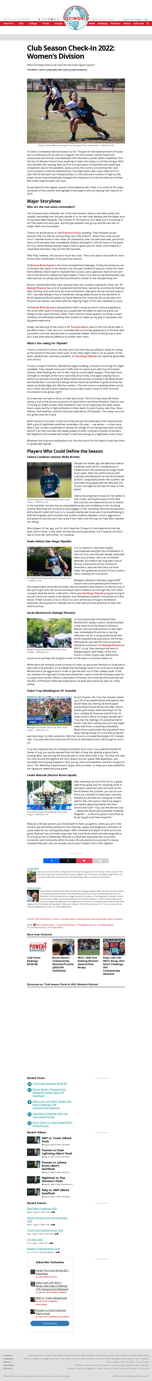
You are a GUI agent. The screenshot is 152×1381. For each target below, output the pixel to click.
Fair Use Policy (103, 1355)
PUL (127, 1362)
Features (27, 1359)
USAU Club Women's (44, 919)
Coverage (45, 1359)
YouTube (71, 1368)
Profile (107, 1359)
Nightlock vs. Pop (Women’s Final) (53, 1179)
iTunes (141, 1368)
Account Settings (118, 1365)
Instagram (90, 1368)
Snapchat (123, 1368)
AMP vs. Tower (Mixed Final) (56, 1139)
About (94, 19)
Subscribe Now (50, 1323)
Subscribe (145, 1365)
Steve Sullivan (69, 70)
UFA (122, 1362)
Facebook (81, 1368)
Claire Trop (59, 919)
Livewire (145, 1359)
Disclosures (57, 1355)
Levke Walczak (83, 919)
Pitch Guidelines (122, 1355)
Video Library (143, 1355)
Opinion (75, 1359)
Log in (146, 19)
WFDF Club (45, 1225)
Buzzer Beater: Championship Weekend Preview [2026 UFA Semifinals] (49, 1092)
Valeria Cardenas (115, 919)
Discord (102, 19)
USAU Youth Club (46, 1234)
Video (137, 1359)
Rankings (103, 23)
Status (133, 1355)
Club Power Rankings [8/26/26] (50, 1083)
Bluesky (107, 1368)
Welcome (79, 1365)
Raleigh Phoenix (36, 288)
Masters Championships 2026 (43, 1248)
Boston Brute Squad (42, 265)
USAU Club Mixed (63, 1145)
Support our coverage (132, 19)
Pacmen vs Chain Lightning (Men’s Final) (57, 1151)
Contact (48, 1355)
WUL (132, 1362)
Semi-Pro (8, 23)
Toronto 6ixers (79, 327)
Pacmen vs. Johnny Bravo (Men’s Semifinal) (54, 1166)
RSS (147, 1368)
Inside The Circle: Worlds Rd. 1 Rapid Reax (52, 1272)
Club (21, 23)
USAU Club (45, 1212)
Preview (99, 1359)
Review (130, 1359)
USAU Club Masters (46, 1252)
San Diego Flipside (86, 356)
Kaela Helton (70, 919)
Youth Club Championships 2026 (45, 1230)
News (92, 23)
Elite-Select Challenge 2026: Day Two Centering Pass (50, 1115)
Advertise (39, 1355)
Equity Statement (88, 1355)
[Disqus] (76, 1029)
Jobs (112, 1355)
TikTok (115, 1368)
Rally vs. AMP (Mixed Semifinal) (55, 1191)
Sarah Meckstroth (99, 919)
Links (62, 1359)
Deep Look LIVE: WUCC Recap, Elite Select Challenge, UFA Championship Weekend (52, 1105)
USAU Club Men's (63, 1157)
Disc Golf (110, 19)
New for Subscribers (93, 1365)
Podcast (91, 1359)
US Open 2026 (35, 1239)
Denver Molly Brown (42, 307)
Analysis (83, 70)
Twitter (99, 1368)
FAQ (137, 1365)
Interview (54, 1359)
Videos (127, 23)
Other (83, 1359)
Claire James (52, 70)
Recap (123, 1359)
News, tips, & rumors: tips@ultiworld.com (16, 19)
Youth (45, 23)
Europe (58, 23)
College (33, 23)
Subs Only (138, 23)
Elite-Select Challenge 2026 (42, 1208)
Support (130, 1365)
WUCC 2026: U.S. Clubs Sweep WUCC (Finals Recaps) (53, 1124)
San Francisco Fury (68, 232)
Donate (67, 1355)
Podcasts (115, 23)
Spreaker (132, 1368)
